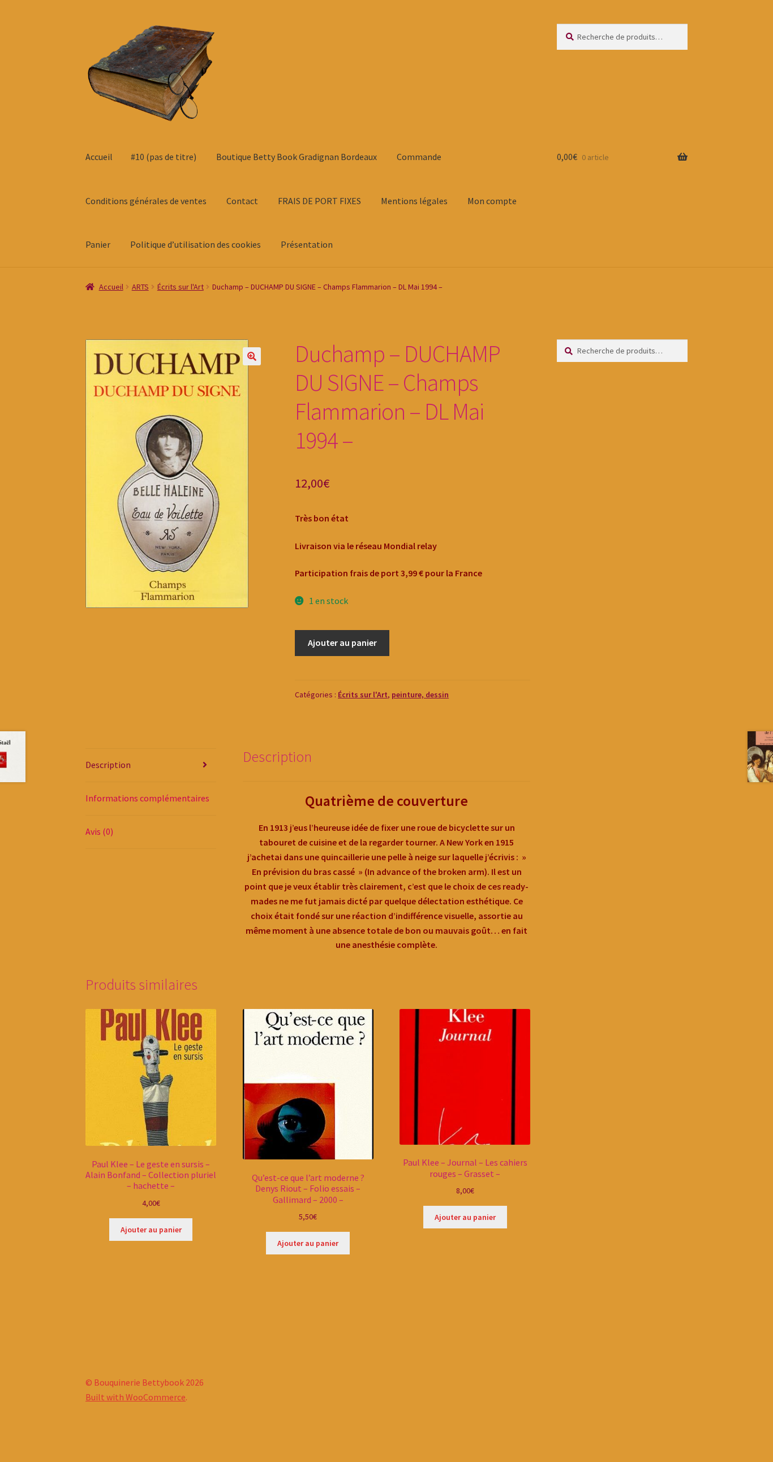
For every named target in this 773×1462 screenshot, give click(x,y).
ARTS (140, 287)
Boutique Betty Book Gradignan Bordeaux (296, 156)
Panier (97, 244)
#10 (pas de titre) (163, 156)
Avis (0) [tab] (99, 831)
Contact (242, 200)
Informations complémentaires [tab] (147, 798)
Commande (419, 156)
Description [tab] (108, 764)
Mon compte (492, 200)
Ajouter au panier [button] (151, 1229)
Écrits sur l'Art (180, 287)
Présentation (307, 244)
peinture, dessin (420, 694)
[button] (252, 356)
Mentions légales (414, 200)
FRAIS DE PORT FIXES (319, 200)
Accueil (99, 156)
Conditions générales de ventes (146, 200)
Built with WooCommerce (135, 1397)
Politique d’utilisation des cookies (195, 244)
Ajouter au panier (342, 642)
